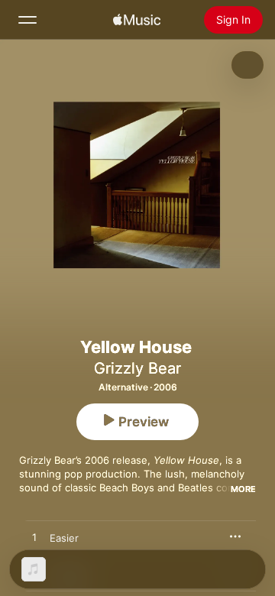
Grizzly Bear (137, 368)
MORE (243, 489)
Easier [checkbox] (64, 538)
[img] (136, 20)
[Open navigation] (27, 20)
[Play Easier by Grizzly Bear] (34, 538)
